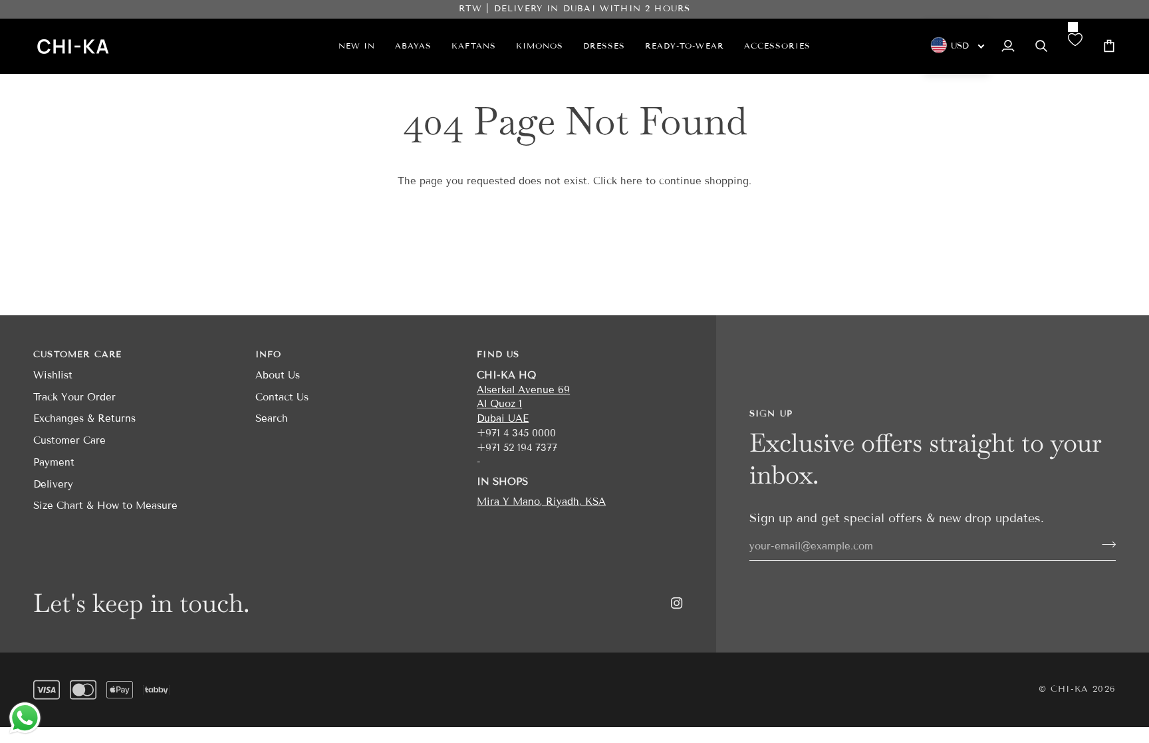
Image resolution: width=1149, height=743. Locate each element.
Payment (53, 462)
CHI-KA (1069, 689)
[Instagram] (677, 603)
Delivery (53, 484)
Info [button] (268, 354)
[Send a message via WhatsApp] (25, 718)
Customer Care (69, 440)
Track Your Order (74, 397)
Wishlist (52, 375)
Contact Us (282, 397)
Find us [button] (498, 354)
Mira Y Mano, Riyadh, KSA (541, 502)
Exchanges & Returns (84, 418)
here (631, 181)
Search (271, 418)
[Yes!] (1105, 544)
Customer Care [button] (77, 354)
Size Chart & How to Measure (105, 506)
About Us (277, 375)
